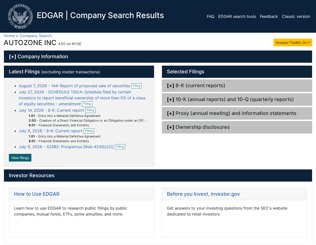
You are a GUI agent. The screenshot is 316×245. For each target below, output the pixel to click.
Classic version (296, 16)
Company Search (36, 35)
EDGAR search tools (237, 16)
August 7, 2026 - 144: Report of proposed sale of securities (75, 85)
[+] (12, 56)
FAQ (210, 16)
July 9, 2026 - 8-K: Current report (51, 130)
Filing (137, 86)
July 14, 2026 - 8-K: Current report (52, 110)
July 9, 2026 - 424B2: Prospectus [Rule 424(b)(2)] (67, 146)
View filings (20, 158)
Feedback (269, 16)
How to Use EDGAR (36, 194)
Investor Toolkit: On (291, 42)
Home (9, 35)
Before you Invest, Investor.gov (203, 194)
